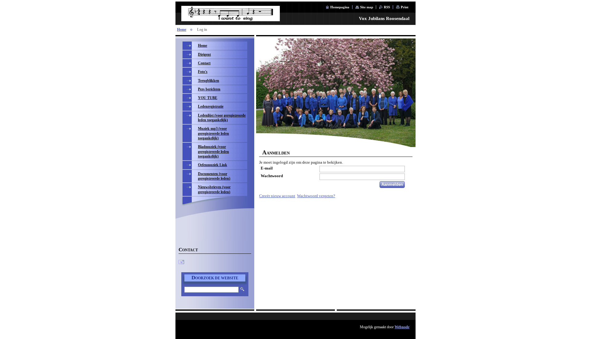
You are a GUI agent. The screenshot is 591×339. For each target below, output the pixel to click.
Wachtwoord (272, 176)
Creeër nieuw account (277, 196)
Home (181, 29)
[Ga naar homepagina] (230, 18)
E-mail (267, 168)
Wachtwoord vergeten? (316, 196)
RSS (387, 7)
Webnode (402, 327)
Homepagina (339, 7)
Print (404, 7)
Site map (366, 7)
